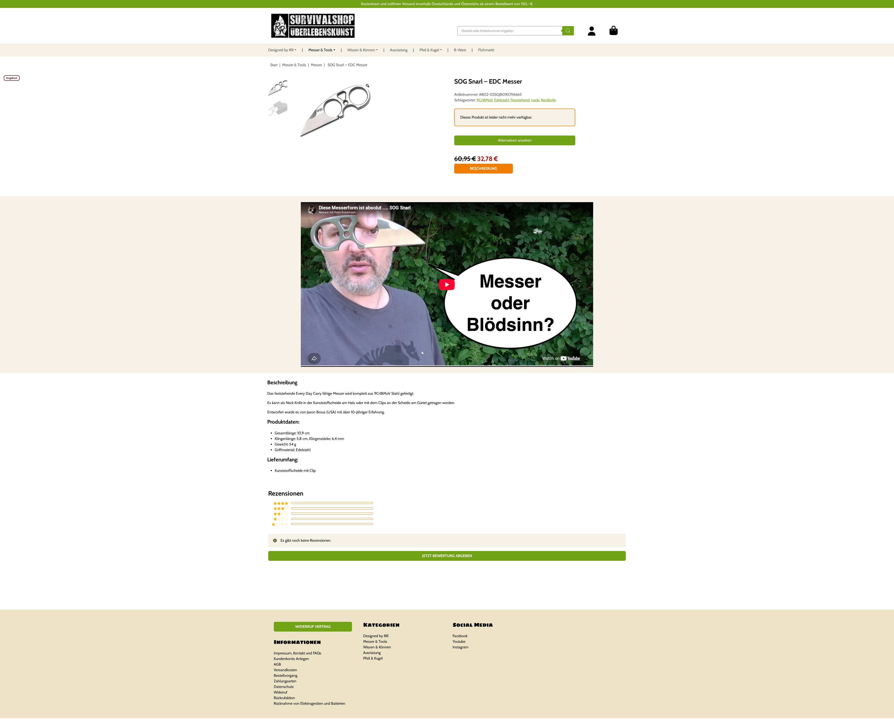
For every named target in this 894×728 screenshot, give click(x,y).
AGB (277, 664)
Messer (316, 65)
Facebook (460, 636)
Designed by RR (281, 50)
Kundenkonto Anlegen (291, 659)
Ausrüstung (398, 50)
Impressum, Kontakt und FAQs (297, 653)
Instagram (460, 647)
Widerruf (280, 692)
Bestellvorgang (285, 675)
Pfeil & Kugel (429, 50)
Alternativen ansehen (515, 140)
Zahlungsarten (285, 681)
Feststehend (520, 100)
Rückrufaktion (284, 698)
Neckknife (548, 100)
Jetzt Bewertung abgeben (447, 556)
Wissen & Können (361, 50)
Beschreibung (483, 168)
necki (535, 100)
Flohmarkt (486, 50)
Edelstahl (501, 100)
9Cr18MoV (485, 100)
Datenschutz (284, 686)
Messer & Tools (320, 50)
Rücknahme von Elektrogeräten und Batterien (309, 703)
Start (274, 65)
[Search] (568, 30)
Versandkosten (285, 670)
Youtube (459, 641)
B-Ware (460, 50)
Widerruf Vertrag (313, 626)
